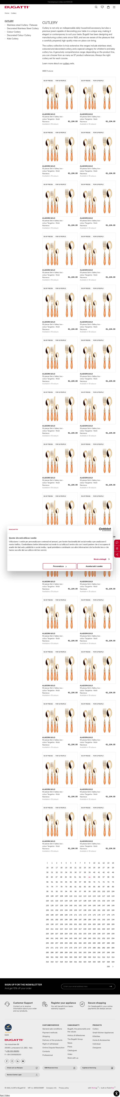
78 (61, 887)
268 (108, 943)
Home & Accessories (101, 1040)
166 (52, 915)
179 (113, 915)
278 (84, 948)
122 (56, 901)
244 (66, 938)
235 (94, 934)
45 (47, 877)
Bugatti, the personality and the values (79, 1030)
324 (89, 962)
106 (52, 896)
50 (70, 877)
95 (71, 891)
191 (99, 920)
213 (61, 929)
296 (99, 952)
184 (66, 920)
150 (47, 910)
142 (80, 906)
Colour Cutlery (14, 32)
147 (103, 906)
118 (108, 896)
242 (56, 938)
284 (113, 948)
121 (52, 901)
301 (52, 957)
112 (80, 896)
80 (71, 887)
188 (84, 920)
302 (56, 957)
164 (113, 910)
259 (66, 943)
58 (108, 877)
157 (80, 910)
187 (80, 920)
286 (52, 952)
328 (108, 962)
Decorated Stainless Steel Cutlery (23, 28)
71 (99, 882)
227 (56, 934)
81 (75, 887)
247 (80, 938)
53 (85, 877)
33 (61, 872)
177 (103, 915)
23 (85, 868)
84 (89, 887)
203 (84, 924)
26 (99, 868)
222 (103, 929)
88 (108, 887)
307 (80, 957)
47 (56, 877)
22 (80, 868)
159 (89, 910)
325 (94, 962)
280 (94, 948)
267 (103, 943)
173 (84, 915)
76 (52, 887)
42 (104, 872)
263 (84, 943)
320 (70, 962)
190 (94, 920)
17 (57, 868)
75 (47, 887)
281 (99, 948)
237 (103, 934)
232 (80, 934)
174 (89, 915)
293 (84, 952)
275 (70, 948)
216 (75, 929)
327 (103, 962)
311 (99, 957)
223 (108, 929)
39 (89, 872)
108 (61, 896)
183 (61, 920)
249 (89, 938)
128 (84, 901)
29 (113, 868)
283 (108, 948)
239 (113, 934)
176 (99, 915)
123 (61, 901)
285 (47, 952)
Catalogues (72, 1050)
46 (52, 877)
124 (66, 901)
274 (66, 948)
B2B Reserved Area (51, 1068)
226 (52, 934)
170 (70, 915)
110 (70, 896)
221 (99, 929)
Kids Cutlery (12, 38)
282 (103, 948)
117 (103, 896)
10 (94, 863)
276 (75, 948)
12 (104, 863)
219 (89, 929)
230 (70, 934)
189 (89, 920)
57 (104, 877)
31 (52, 872)
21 (75, 868)
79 (66, 887)
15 (47, 868)
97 (80, 891)
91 (52, 891)
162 (103, 910)
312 (103, 957)
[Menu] (113, 7)
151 (52, 910)
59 (113, 877)
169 (66, 915)
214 (66, 929)
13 (108, 863)
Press (70, 1047)
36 (75, 872)
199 (66, 924)
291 (75, 952)
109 (66, 896)
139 (66, 906)
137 (56, 906)
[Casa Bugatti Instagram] (12, 1061)
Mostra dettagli (100, 559)
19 (66, 868)
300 (47, 957)
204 (89, 924)
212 (56, 929)
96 (75, 891)
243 (61, 938)
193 (108, 920)
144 (89, 906)
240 (47, 938)
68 (85, 882)
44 (113, 872)
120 (47, 901)
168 (61, 915)
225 (47, 934)
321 (75, 962)
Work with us (73, 1058)
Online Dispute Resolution (53, 1048)
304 (66, 957)
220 (94, 929)
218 (84, 929)
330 (108, 967)
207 (103, 924)
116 (99, 896)
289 (66, 952)
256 (52, 943)
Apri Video (5, 1095)
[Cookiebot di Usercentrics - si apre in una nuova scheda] (100, 529)
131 (99, 901)
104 (113, 891)
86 (99, 887)
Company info (51, 1088)
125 (70, 901)
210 (47, 929)
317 (56, 962)
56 (99, 877)
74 (113, 882)
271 (52, 948)
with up (93, 1088)
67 (80, 882)
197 (56, 924)
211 (52, 929)
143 (84, 906)
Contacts (46, 1051)
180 (47, 920)
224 (113, 929)
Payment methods (49, 1032)
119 (113, 896)
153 (61, 910)
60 (47, 882)
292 (80, 952)
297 (103, 952)
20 (71, 868)
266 (99, 943)
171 (75, 915)
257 (56, 943)
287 (56, 952)
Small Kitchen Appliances (103, 1032)
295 (94, 952)
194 (113, 920)
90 (47, 891)
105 (47, 896)
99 (89, 891)
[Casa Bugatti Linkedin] (17, 1061)
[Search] (96, 7)
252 (103, 938)
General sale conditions (52, 1029)
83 (85, 887)
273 (61, 948)
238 (108, 934)
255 (47, 943)
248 (84, 938)
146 (99, 906)
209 (113, 924)
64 (66, 882)
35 (71, 872)
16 (52, 868)
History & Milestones (76, 1035)
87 (104, 887)
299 (113, 952)
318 (61, 962)
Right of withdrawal (50, 1044)
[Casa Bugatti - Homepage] (17, 7)
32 (57, 872)
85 (94, 887)
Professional (47, 1055)
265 (94, 943)
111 (75, 896)
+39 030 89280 (12, 1051)
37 (80, 872)
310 (94, 957)
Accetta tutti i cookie (94, 566)
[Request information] (117, 543)
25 (94, 868)
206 (99, 924)
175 (94, 915)
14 (113, 863)
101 (99, 891)
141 (75, 906)
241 (52, 938)
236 (99, 934)
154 (66, 910)
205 (94, 924)
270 (47, 948)
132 (103, 901)
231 (75, 934)
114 (89, 896)
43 (108, 872)
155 (70, 910)
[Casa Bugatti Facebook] (7, 1061)
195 (47, 924)
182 (56, 920)
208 (108, 924)
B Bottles (96, 1036)
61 (52, 882)
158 (84, 910)
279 (89, 948)
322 (80, 962)
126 (75, 901)
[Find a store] (117, 548)
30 (47, 872)
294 (89, 952)
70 (94, 882)
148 (108, 906)
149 (113, 906)
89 (113, 887)
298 (108, 952)
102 (103, 891)
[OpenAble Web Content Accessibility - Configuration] (116, 1093)
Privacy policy (64, 1088)
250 (94, 938)
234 (89, 934)
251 (99, 938)
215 (70, 929)
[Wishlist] (102, 7)
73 (108, 882)
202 (80, 924)
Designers (97, 1048)
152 (56, 910)
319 (66, 962)
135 (47, 906)
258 (61, 943)
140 (70, 906)
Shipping (46, 1036)
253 (108, 938)
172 (80, 915)
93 (61, 891)
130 (94, 901)
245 (70, 938)
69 (89, 882)
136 (52, 906)
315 (47, 962)
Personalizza (58, 566)
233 (84, 934)
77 (57, 887)
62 (57, 882)
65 (71, 882)
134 (113, 901)
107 (56, 896)
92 (57, 891)
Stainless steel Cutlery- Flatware (22, 25)
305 (70, 957)
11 (99, 863)
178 (108, 915)
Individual (97, 1044)
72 (104, 882)
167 (56, 915)
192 (103, 920)
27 (104, 868)
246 (75, 938)
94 (66, 891)
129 (89, 901)
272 (56, 948)
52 (80, 877)
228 (61, 934)
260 (70, 943)
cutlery (66, 63)
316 (52, 962)
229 (66, 934)
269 (113, 943)
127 (80, 901)
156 (75, 910)
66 (75, 882)
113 (84, 896)
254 (113, 938)
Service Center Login (14, 1075)
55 (94, 877)
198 (61, 924)
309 (89, 957)
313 (108, 957)
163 (108, 910)
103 (108, 891)
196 (52, 924)
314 (113, 957)
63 (61, 882)
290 (70, 952)
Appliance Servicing (89, 1068)
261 (75, 943)
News (70, 1043)
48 (61, 877)
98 (85, 891)
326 (99, 962)
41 (99, 872)
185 (70, 920)
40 (94, 872)
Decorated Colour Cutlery (19, 35)
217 (80, 929)
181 (52, 920)
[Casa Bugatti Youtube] (23, 1061)
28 (108, 868)
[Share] (117, 554)
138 (61, 906)
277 (80, 948)
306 (75, 957)
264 (89, 943)
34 (66, 872)
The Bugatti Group (75, 1039)
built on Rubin (108, 1088)
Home (7, 13)
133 (108, 901)
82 (80, 887)
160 (94, 910)
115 (94, 896)
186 (75, 920)
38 (85, 872)
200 (70, 924)
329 (113, 962)
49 (66, 877)
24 (89, 868)
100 (94, 891)
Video (70, 1054)
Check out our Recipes (15, 1068)
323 (84, 962)
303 (61, 957)
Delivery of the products (52, 1040)
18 (61, 868)
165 (47, 915)
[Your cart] (108, 7)
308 (84, 957)
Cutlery (9, 21)
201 (75, 924)
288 (61, 952)
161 (99, 910)
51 (75, 877)
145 (94, 906)
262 (80, 943)
